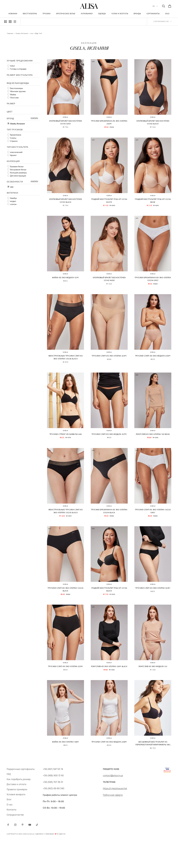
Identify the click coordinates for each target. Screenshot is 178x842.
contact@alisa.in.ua (113, 775)
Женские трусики (18, 91)
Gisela (65, 117)
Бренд (10, 119)
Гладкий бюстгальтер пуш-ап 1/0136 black (109, 589)
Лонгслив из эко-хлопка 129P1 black (109, 666)
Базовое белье (17, 166)
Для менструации (18, 176)
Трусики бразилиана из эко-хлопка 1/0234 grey (153, 279)
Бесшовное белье (18, 169)
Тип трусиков (15, 130)
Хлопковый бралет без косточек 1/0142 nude (109, 279)
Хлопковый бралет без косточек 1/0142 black (152, 122)
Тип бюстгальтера (17, 147)
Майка (13, 94)
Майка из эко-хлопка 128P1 (65, 742)
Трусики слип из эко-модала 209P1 (152, 356)
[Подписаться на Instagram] (15, 824)
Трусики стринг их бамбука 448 (65, 434)
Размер (11, 104)
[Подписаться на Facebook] (8, 824)
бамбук (13, 198)
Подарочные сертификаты (20, 769)
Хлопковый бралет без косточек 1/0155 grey (65, 122)
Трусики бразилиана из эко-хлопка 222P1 (109, 122)
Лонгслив (14, 97)
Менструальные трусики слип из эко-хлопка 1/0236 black (65, 357)
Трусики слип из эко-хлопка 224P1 (152, 588)
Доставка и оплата (16, 784)
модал (13, 201)
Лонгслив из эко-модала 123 (153, 666)
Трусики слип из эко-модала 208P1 (109, 742)
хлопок (13, 204)
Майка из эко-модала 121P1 (65, 278)
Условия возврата (16, 794)
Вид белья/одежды (18, 83)
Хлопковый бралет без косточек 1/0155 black (65, 200)
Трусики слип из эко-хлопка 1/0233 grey (153, 511)
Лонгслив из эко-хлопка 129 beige (153, 434)
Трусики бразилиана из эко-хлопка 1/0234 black (109, 511)
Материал (12, 193)
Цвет (10, 112)
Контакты (11, 809)
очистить (34, 118)
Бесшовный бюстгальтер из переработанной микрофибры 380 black (152, 743)
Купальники (87, 13)
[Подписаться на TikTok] (37, 824)
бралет (13, 155)
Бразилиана (15, 135)
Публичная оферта (113, 795)
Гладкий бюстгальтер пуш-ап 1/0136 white (109, 200)
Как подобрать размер (19, 779)
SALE (167, 13)
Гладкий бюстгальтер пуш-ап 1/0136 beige (153, 200)
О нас (10, 804)
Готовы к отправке (18, 69)
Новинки (12, 13)
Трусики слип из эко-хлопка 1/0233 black (65, 589)
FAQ (9, 774)
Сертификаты (153, 13)
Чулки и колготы (119, 13)
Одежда (102, 13)
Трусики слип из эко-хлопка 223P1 (109, 356)
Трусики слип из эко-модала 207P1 (109, 434)
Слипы (13, 138)
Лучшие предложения (20, 61)
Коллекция (13, 161)
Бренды (137, 13)
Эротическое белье (65, 13)
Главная (10, 33)
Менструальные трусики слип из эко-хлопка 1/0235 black (65, 511)
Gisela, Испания (22, 33)
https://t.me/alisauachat (115, 788)
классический (16, 152)
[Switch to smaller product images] (10, 21)
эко (11, 187)
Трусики (47, 13)
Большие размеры (18, 173)
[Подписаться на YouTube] (29, 824)
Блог (9, 799)
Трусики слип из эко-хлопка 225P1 (65, 666)
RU (154, 6)
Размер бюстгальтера (20, 75)
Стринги (14, 141)
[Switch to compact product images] (15, 21)
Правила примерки (17, 789)
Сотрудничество (15, 815)
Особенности (15, 182)
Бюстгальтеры (30, 13)
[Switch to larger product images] (5, 21)
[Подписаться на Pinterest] (22, 824)
